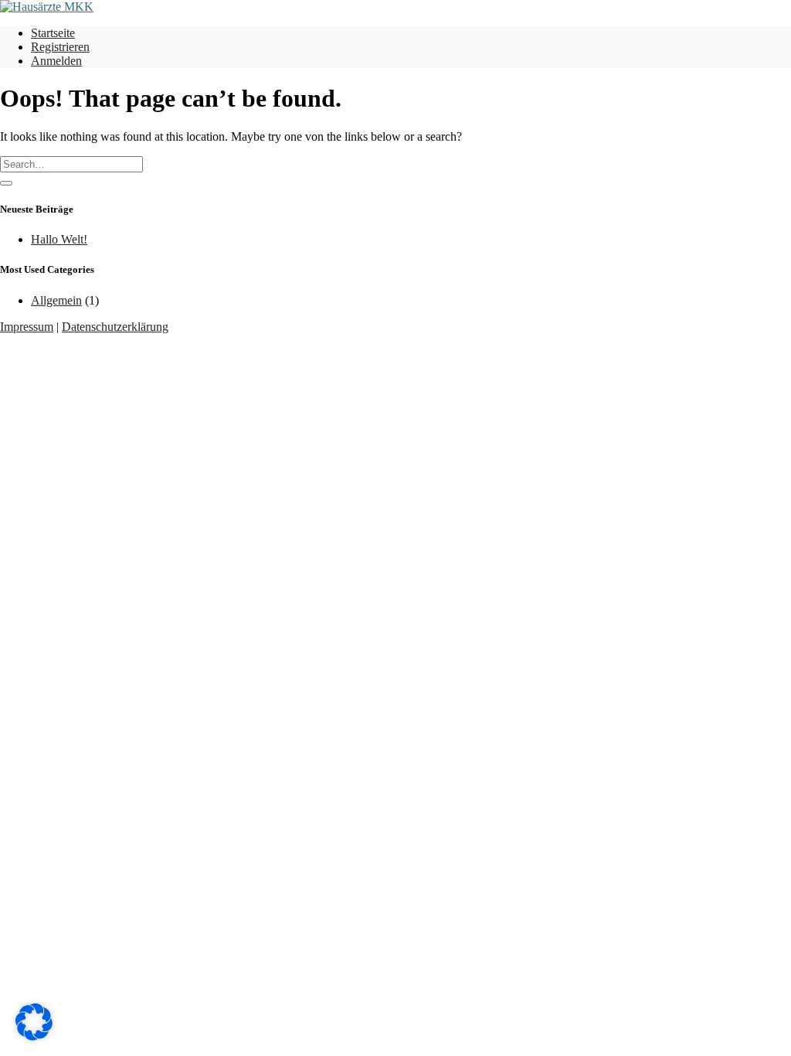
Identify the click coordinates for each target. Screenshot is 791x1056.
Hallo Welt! (59, 239)
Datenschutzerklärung (115, 326)
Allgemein (56, 300)
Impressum (26, 326)
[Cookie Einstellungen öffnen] (34, 1036)
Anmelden (56, 60)
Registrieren (60, 46)
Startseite (53, 32)
